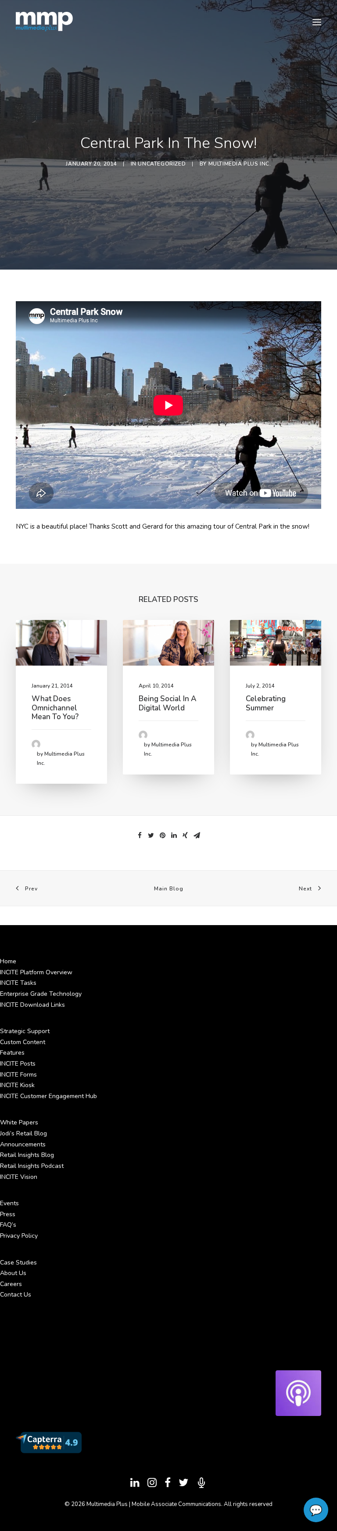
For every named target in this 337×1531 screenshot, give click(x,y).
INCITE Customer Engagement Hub (48, 1096)
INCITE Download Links (32, 1005)
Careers (11, 1284)
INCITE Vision (18, 1177)
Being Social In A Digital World (168, 703)
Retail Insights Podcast (32, 1166)
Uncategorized (162, 163)
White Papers (19, 1122)
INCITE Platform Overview (36, 972)
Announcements (23, 1144)
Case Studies (18, 1262)
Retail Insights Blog (27, 1155)
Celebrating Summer (266, 703)
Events (9, 1203)
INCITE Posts (18, 1063)
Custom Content (22, 1042)
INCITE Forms (18, 1074)
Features (12, 1052)
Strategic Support (25, 1031)
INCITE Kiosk (17, 1085)
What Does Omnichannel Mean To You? (55, 708)
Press (7, 1214)
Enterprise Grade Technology (41, 994)
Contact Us (15, 1294)
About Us (13, 1273)
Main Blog (168, 888)
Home (8, 961)
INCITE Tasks (18, 983)
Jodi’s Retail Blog (23, 1133)
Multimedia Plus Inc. (239, 163)
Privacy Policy (19, 1236)
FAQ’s (8, 1225)
